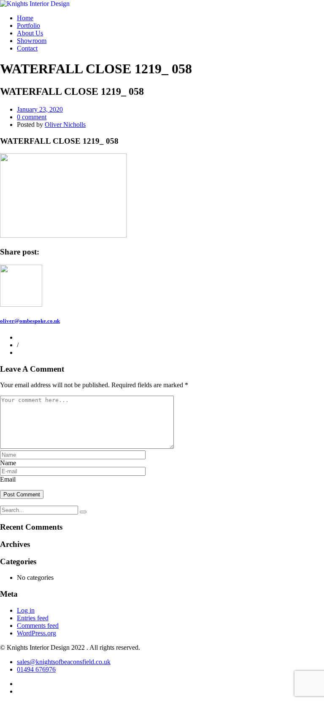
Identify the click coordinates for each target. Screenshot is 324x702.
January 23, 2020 (40, 109)
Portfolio (28, 25)
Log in (26, 610)
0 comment (31, 117)
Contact (27, 48)
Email (8, 479)
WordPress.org (36, 633)
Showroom (31, 40)
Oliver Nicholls (65, 124)
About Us (30, 33)
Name (8, 462)
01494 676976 (36, 669)
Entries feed (33, 618)
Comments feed (38, 625)
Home (25, 17)
